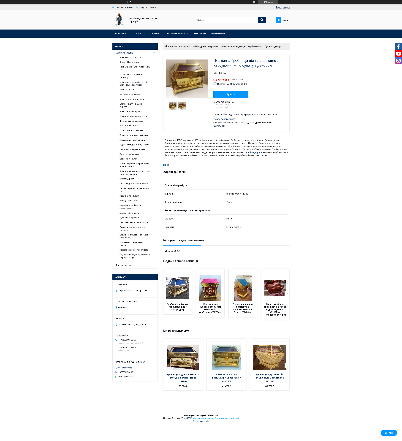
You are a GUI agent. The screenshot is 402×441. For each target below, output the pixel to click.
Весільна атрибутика (130, 94)
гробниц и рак (253, 152)
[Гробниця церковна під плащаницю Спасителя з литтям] (269, 354)
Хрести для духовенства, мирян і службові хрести (135, 172)
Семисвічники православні (133, 149)
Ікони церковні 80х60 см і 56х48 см (135, 68)
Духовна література (129, 217)
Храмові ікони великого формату (131, 75)
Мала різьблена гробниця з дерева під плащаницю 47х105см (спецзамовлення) (275, 309)
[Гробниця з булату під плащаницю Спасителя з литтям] (226, 354)
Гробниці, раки (198, 46)
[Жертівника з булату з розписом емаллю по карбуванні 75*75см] (210, 285)
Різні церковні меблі (129, 200)
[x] (168, 165)
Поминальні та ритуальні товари (132, 243)
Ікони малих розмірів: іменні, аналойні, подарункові (133, 83)
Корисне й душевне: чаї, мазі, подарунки (134, 236)
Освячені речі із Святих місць (134, 222)
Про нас (155, 33)
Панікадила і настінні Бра (132, 140)
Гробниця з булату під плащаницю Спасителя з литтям (226, 377)
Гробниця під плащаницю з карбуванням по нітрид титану (183, 377)
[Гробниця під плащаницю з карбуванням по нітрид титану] (183, 354)
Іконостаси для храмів (131, 111)
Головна (120, 33)
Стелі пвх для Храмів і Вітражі (131, 105)
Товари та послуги (179, 46)
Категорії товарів (124, 52)
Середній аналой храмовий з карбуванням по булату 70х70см (243, 308)
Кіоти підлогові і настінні (131, 130)
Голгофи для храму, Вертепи (134, 183)
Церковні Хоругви (128, 159)
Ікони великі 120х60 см (130, 57)
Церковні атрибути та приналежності (130, 206)
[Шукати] (262, 20)
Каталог (136, 33)
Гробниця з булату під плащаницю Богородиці (178, 307)
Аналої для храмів (129, 125)
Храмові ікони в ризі (129, 62)
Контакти (200, 33)
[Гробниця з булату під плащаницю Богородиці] (177, 285)
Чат (391, 433)
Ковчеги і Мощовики (129, 154)
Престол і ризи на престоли (133, 116)
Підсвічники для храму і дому (134, 144)
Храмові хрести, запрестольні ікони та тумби (134, 165)
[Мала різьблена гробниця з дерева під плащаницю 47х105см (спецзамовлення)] (275, 285)
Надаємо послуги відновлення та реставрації (135, 256)
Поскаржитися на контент (202, 418)
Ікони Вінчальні (127, 90)
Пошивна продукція (129, 196)
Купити (230, 94)
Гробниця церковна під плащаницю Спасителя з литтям (270, 377)
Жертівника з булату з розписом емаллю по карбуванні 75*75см (210, 308)
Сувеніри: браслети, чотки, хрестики (133, 228)
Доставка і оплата (177, 33)
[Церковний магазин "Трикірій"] (118, 25)
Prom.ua (216, 415)
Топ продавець (123, 265)
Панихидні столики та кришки (134, 135)
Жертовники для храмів (131, 121)
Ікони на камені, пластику (132, 99)
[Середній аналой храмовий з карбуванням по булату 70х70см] (243, 285)
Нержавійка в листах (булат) (134, 250)
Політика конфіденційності (227, 418)
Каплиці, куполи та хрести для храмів (134, 189)
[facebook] (164, 165)
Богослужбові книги (129, 213)
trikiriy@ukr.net (125, 368)
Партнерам (218, 33)
